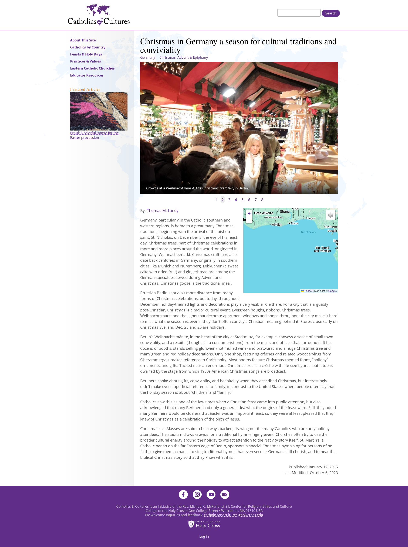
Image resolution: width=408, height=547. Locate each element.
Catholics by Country (87, 47)
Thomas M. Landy (162, 210)
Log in (204, 536)
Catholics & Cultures (99, 15)
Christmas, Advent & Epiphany (183, 57)
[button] (249, 213)
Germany (147, 57)
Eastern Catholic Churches (92, 68)
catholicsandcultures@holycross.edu (233, 515)
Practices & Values (85, 61)
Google (332, 291)
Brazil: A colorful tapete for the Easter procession (94, 135)
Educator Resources (86, 75)
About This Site (83, 40)
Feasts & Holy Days (86, 54)
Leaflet (308, 291)
